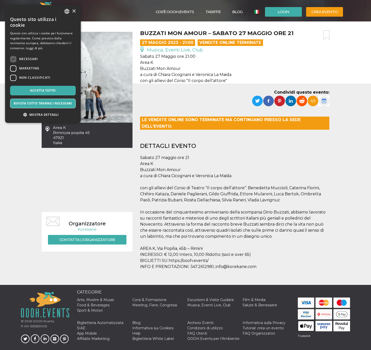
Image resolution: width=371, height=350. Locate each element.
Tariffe (213, 11)
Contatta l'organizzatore (87, 239)
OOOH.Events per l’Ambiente (213, 338)
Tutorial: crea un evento (263, 328)
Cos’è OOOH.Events (175, 11)
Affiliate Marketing (93, 338)
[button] (43, 115)
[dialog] (43, 64)
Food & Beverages (93, 305)
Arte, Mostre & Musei (95, 300)
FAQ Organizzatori (259, 333)
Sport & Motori (90, 310)
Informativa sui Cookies (152, 328)
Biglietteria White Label (153, 338)
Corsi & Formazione (149, 300)
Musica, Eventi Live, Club (174, 50)
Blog (237, 11)
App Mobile (87, 333)
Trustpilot (304, 336)
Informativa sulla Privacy (264, 322)
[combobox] (66, 11)
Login (283, 11)
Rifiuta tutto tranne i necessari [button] (43, 103)
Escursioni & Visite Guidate (210, 300)
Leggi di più (34, 48)
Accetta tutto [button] (43, 90)
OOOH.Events (43, 321)
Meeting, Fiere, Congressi (154, 305)
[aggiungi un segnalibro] (326, 35)
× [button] (74, 11)
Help (136, 333)
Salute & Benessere (260, 305)
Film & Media (254, 300)
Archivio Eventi (200, 322)
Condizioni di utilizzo (205, 328)
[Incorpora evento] (313, 101)
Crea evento (324, 11)
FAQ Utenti (197, 333)
